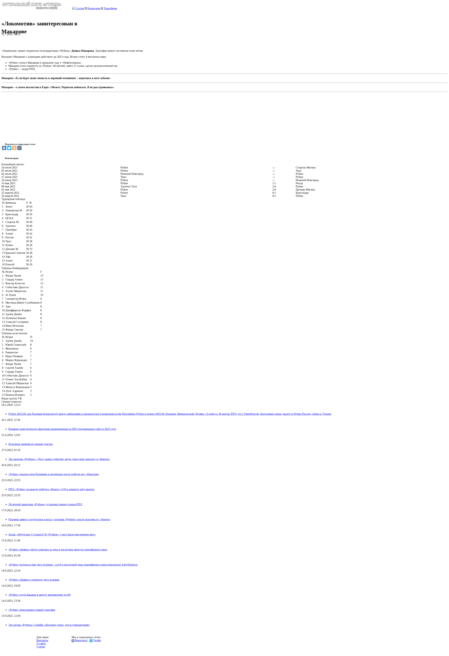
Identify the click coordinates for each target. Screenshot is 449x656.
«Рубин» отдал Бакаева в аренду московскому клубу (39, 594)
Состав (79, 8)
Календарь (93, 8)
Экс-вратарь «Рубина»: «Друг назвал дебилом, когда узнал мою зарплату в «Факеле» (59, 459)
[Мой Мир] (19, 148)
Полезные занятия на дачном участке (30, 444)
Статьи (40, 646)
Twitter (97, 640)
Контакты (42, 640)
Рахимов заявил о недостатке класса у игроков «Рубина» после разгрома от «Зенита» (59, 519)
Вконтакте (81, 640)
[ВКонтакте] (4, 148)
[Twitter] (9, 148)
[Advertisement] (42, 41)
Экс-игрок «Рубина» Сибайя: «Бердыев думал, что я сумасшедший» (49, 624)
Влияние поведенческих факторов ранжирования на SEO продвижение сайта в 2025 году (62, 428)
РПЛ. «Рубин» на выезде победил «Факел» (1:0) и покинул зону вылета (51, 489)
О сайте (41, 643)
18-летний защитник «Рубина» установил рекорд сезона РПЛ (45, 504)
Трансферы (110, 8)
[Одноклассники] (14, 148)
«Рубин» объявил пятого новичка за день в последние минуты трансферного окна (57, 549)
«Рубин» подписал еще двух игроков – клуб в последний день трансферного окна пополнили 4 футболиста (73, 564)
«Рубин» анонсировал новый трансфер (31, 609)
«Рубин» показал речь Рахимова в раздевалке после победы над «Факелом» (53, 474)
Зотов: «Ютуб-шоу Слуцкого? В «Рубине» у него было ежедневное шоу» (52, 534)
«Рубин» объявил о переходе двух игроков (33, 579)
